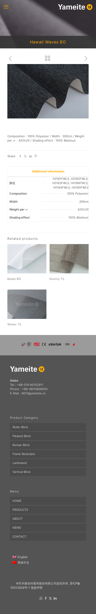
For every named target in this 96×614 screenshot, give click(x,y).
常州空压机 (74, 587)
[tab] (48, 171)
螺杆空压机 (54, 592)
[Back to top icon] (87, 605)
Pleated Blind (22, 436)
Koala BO (14, 279)
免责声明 (36, 587)
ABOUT (18, 518)
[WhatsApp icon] (41, 598)
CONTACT (19, 536)
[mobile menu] (6, 7)
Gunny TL (57, 279)
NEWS (17, 527)
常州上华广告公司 (55, 587)
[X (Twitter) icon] (50, 598)
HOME (17, 500)
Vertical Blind (21, 472)
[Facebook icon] (45, 598)
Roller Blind (20, 427)
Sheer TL (14, 324)
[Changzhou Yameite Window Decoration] (75, 6)
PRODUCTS (20, 509)
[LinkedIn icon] (55, 598)
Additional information (48, 171)
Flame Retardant (24, 454)
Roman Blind (21, 445)
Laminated (20, 463)
